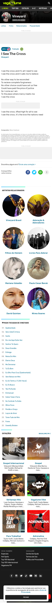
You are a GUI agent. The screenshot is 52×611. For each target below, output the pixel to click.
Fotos (11, 26)
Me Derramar (10, 365)
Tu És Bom (9, 369)
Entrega (8, 352)
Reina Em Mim (10, 356)
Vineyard (19, 16)
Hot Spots (5, 557)
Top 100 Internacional (9, 563)
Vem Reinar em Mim (12, 377)
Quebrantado (10, 328)
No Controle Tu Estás (13, 401)
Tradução (15, 49)
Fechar (26, 597)
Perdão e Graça (11, 409)
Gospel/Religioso (19, 20)
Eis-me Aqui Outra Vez (13, 340)
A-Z (33, 8)
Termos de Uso (31, 557)
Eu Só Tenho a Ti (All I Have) (16, 381)
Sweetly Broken (11, 426)
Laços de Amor (11, 413)
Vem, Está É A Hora (12, 332)
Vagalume (12, 3)
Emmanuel (9, 393)
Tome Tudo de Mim (12, 417)
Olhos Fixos (9, 405)
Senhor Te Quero (11, 344)
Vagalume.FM (44, 433)
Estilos (25, 8)
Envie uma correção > (27, 164)
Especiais (4, 554)
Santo (7, 336)
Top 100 (15, 8)
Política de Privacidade (35, 560)
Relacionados (21, 26)
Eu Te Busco (10, 385)
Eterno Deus (10, 361)
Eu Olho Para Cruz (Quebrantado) (18, 373)
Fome (7, 422)
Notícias (43, 8)
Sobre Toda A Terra (12, 397)
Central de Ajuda (32, 554)
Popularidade (35, 26)
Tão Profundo (10, 389)
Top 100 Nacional (7, 560)
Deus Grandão (10, 348)
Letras (3, 26)
